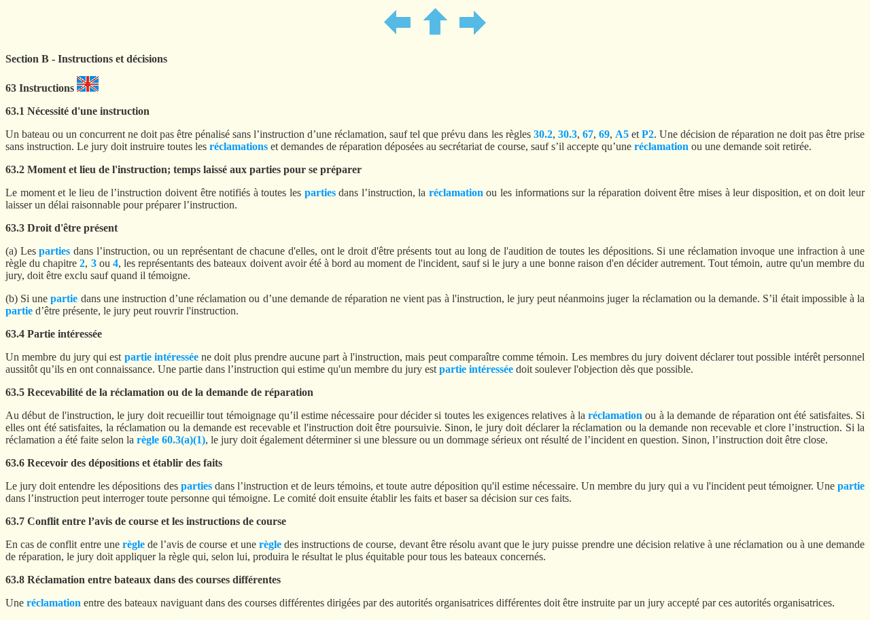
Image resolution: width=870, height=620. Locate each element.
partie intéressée (161, 357)
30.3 (567, 134)
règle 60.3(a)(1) (171, 439)
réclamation (661, 146)
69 (604, 134)
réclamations (238, 146)
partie (63, 298)
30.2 (543, 134)
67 (587, 134)
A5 (622, 134)
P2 (648, 134)
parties (320, 192)
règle (133, 544)
